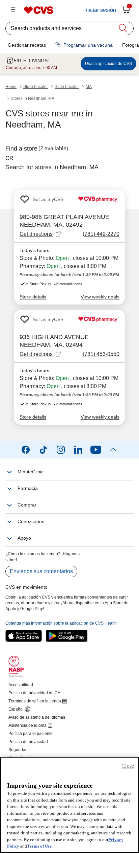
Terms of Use (39, 846)
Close (127, 766)
